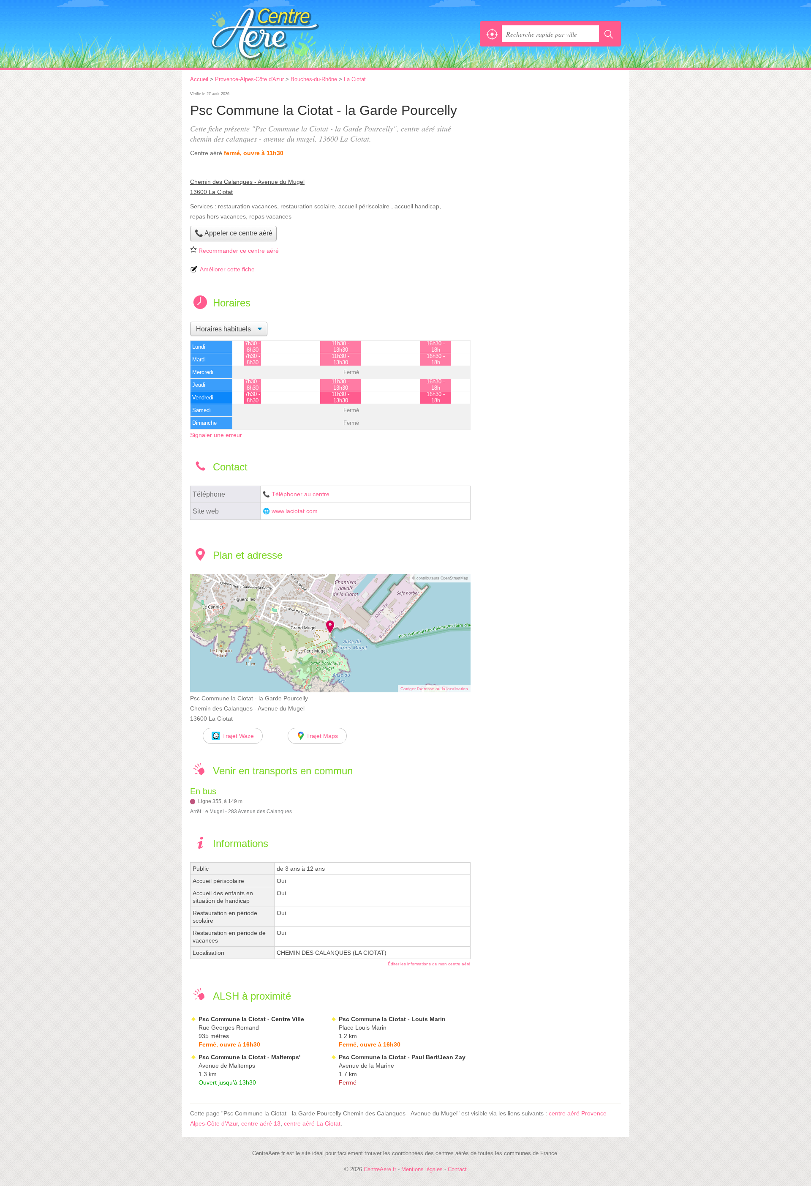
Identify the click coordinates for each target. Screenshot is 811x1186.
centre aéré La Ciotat (312, 1123)
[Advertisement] (550, 149)
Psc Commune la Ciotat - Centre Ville (251, 1019)
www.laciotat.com (295, 511)
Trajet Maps (322, 735)
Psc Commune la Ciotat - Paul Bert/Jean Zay (402, 1057)
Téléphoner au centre (300, 494)
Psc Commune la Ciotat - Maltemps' (249, 1057)
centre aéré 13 (260, 1123)
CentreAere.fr (283, 34)
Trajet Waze (238, 735)
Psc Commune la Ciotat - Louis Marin (392, 1019)
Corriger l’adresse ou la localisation (434, 688)
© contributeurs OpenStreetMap (440, 578)
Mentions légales (422, 1169)
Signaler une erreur (216, 435)
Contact (457, 1169)
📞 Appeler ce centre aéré (233, 233)
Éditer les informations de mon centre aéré (429, 964)
